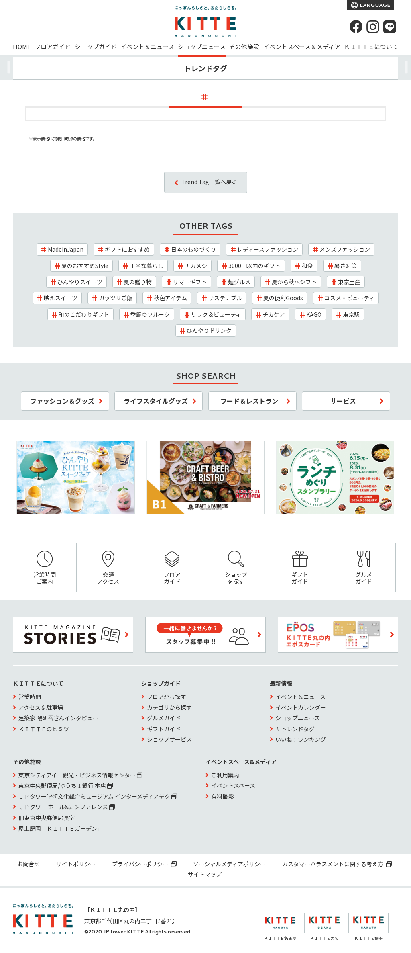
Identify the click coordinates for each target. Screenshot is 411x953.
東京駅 (351, 314)
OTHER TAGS (205, 226)
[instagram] (372, 26)
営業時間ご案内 (44, 577)
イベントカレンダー (300, 707)
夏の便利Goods (283, 298)
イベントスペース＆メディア (301, 46)
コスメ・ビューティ (349, 298)
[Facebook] (356, 26)
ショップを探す (236, 577)
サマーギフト (190, 282)
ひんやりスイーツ (79, 282)
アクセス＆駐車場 (40, 707)
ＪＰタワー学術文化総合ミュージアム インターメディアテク (94, 796)
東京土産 (349, 282)
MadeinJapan (65, 249)
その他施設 (244, 46)
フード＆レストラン (249, 401)
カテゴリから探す (169, 707)
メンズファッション (344, 249)
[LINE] (389, 26)
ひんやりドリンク (209, 330)
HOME (22, 46)
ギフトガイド (299, 577)
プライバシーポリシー (140, 864)
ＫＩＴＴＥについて (371, 46)
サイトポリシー (76, 864)
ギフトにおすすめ (127, 249)
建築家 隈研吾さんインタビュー (58, 718)
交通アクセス (108, 577)
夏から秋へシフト (294, 282)
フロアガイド (53, 46)
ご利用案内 (225, 775)
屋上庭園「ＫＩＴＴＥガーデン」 (60, 828)
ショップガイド (96, 46)
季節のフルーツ (150, 314)
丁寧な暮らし (146, 266)
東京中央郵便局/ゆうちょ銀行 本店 (62, 785)
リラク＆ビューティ (216, 314)
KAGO (313, 314)
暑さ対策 (345, 266)
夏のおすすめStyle (84, 266)
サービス (343, 401)
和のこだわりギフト (84, 314)
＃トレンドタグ (295, 729)
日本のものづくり (193, 249)
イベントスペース (233, 785)
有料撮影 (222, 796)
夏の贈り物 (138, 282)
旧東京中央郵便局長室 (46, 818)
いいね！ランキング (300, 739)
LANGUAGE (374, 5)
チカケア (273, 314)
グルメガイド (363, 577)
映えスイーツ (60, 298)
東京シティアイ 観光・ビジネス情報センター (77, 775)
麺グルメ (239, 282)
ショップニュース (202, 46)
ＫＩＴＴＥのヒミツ (43, 729)
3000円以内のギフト (254, 266)
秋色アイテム (170, 298)
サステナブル (225, 298)
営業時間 (29, 697)
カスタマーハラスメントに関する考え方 (333, 864)
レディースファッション (267, 249)
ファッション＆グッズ (62, 401)
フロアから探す (166, 697)
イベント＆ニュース (147, 46)
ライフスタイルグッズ (156, 401)
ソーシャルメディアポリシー (229, 864)
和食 (307, 266)
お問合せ (28, 864)
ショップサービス (169, 739)
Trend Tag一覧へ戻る (209, 182)
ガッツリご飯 (115, 298)
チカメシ (196, 266)
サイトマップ (205, 874)
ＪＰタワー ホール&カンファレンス (63, 807)
